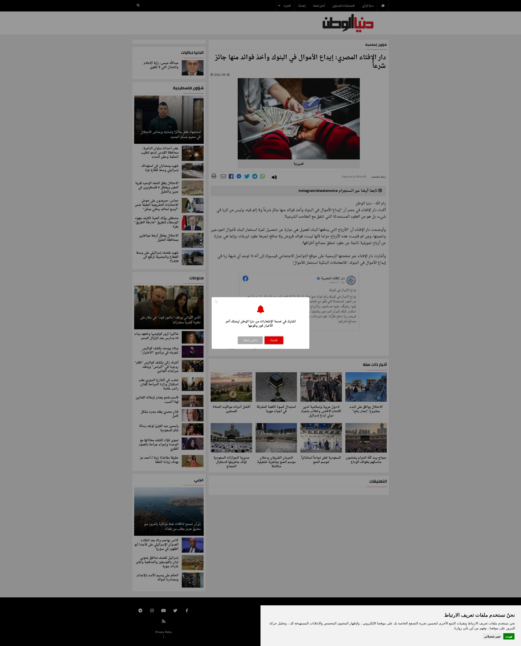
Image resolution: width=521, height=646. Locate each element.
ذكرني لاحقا (250, 340)
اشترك (274, 340)
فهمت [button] (508, 636)
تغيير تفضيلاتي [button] (492, 636)
